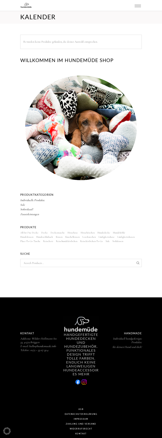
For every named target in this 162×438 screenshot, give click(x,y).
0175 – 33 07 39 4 (39, 350)
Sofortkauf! (26, 209)
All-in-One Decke (29, 232)
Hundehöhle (119, 232)
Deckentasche (58, 232)
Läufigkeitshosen (126, 236)
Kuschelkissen (72, 236)
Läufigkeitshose (107, 236)
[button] (7, 431)
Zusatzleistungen (29, 214)
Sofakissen (117, 241)
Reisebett (48, 241)
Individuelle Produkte (32, 200)
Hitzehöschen (88, 232)
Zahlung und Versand (81, 424)
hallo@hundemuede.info (42, 346)
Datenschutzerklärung (81, 414)
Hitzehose (73, 232)
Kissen (59, 236)
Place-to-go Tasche (30, 241)
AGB (81, 409)
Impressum (81, 419)
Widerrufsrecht (81, 429)
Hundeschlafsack (44, 236)
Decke (44, 232)
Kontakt (81, 434)
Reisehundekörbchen (66, 241)
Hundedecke (103, 232)
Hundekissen (26, 236)
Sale (22, 204)
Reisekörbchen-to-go (91, 241)
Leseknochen (89, 236)
